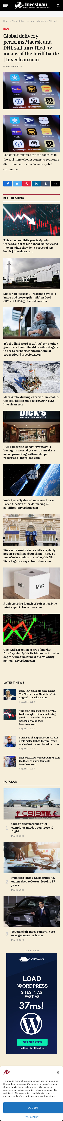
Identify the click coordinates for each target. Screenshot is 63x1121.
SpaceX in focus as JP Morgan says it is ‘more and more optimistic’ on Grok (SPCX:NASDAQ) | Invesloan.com (29, 297)
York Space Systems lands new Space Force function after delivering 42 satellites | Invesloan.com (28, 504)
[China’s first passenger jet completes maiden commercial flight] (32, 804)
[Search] (58, 5)
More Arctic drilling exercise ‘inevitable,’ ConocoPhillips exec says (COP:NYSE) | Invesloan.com (31, 400)
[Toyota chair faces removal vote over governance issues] (32, 911)
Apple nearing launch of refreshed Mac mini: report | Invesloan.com (30, 605)
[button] (58, 1072)
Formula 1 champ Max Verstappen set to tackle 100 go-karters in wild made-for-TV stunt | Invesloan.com (39, 741)
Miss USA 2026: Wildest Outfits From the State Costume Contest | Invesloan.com (39, 761)
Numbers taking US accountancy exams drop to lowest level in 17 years (33, 881)
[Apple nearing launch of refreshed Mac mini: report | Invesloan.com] (31, 583)
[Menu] (5, 5)
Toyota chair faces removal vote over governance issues (33, 933)
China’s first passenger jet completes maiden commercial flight (32, 827)
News (6, 29)
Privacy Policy (31, 1117)
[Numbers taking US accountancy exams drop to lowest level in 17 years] (32, 858)
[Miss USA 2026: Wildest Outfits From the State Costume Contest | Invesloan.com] (10, 761)
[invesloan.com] (33, 5)
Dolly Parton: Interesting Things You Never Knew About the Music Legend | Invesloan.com (37, 694)
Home (6, 21)
